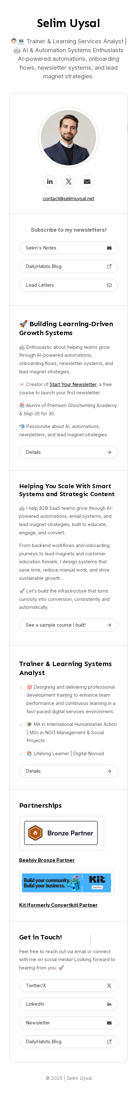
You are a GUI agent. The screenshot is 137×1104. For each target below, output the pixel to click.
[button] (49, 181)
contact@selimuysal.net (68, 198)
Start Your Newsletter (73, 384)
